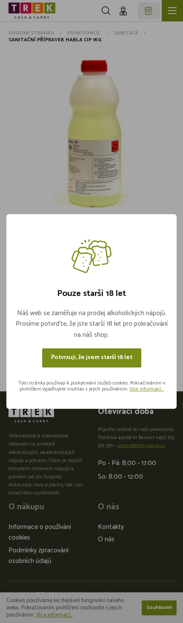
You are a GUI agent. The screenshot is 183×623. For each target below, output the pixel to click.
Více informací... (146, 389)
